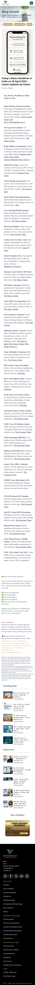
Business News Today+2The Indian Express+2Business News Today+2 (17, 157)
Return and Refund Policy (13, 927)
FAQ (6, 911)
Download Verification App (13, 904)
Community (9, 938)
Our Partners (9, 908)
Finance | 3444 (19, 24)
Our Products (9, 889)
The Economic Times (18, 234)
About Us (8, 896)
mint (17, 205)
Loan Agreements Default (13, 931)
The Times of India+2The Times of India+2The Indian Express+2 (16, 344)
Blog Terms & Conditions (13, 965)
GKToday (21, 373)
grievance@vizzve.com (14, 677)
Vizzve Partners (10, 953)
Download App (10, 900)
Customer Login (10, 976)
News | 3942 (8, 24)
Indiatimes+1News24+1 (13, 266)
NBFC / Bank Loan (11, 972)
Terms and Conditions (12, 923)
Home (7, 885)
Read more (4, 680)
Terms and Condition (12, 950)
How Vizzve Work (10, 892)
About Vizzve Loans (11, 934)
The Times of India (19, 221)
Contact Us (8, 961)
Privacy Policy (9, 919)
